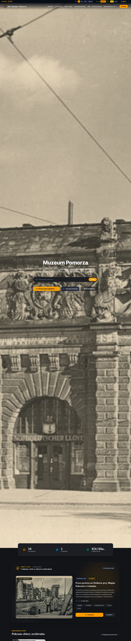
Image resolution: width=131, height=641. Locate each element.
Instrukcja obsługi (79, 6)
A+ (82, 1)
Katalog (123, 6)
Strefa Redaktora (89, 289)
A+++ (90, 1)
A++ (85, 1)
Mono (116, 1)
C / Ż (112, 1)
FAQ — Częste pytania (94, 6)
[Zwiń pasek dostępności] (128, 1)
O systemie (58, 6)
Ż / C (108, 1)
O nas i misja (68, 6)
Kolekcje (50, 6)
